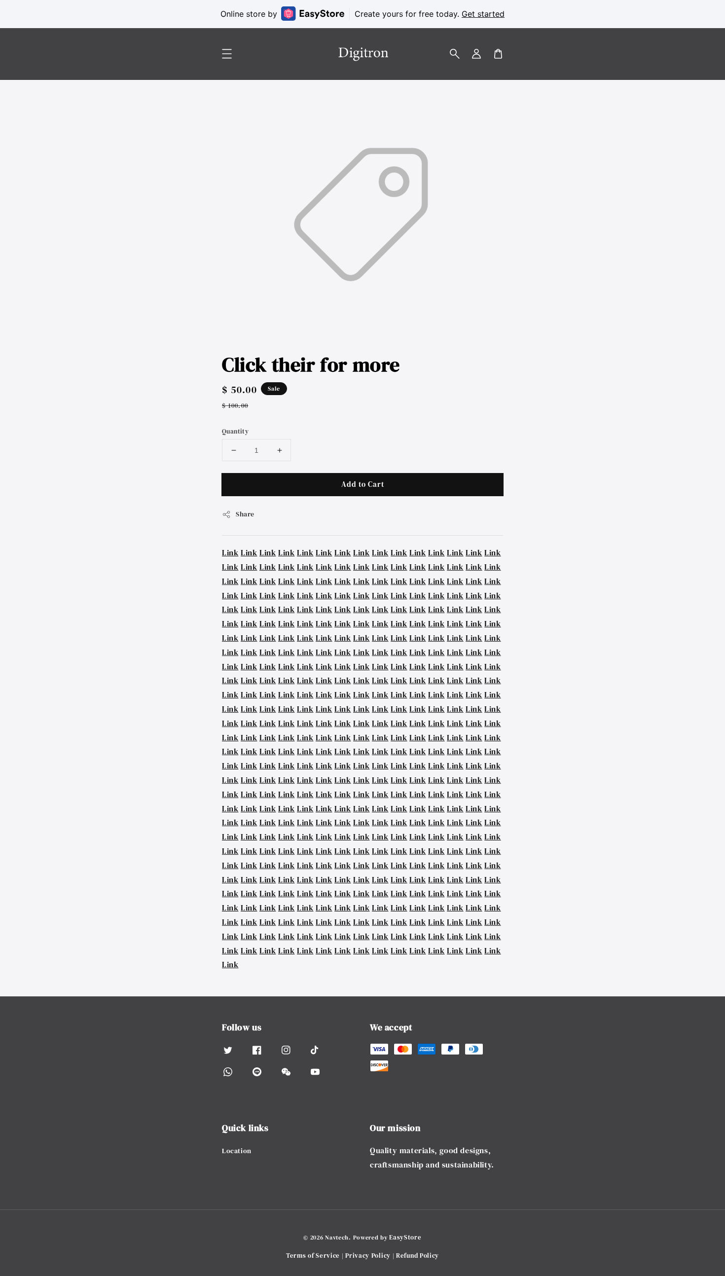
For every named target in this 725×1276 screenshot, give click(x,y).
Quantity (235, 431)
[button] (455, 54)
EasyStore (405, 1237)
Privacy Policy (368, 1255)
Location (237, 1151)
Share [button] (245, 514)
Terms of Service (313, 1255)
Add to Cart (362, 484)
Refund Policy (417, 1255)
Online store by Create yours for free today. (362, 14)
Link (230, 552)
